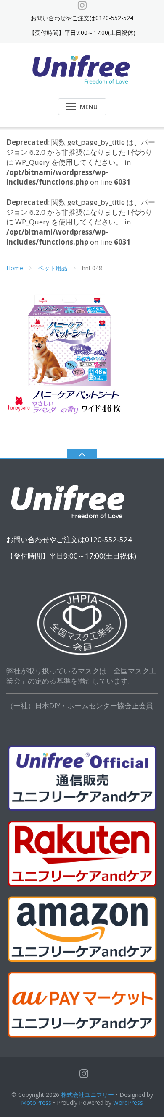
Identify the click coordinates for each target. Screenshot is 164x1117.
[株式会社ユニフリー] (82, 68)
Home (14, 268)
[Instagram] (82, 5)
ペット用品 (52, 268)
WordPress (128, 1103)
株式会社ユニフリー (87, 1095)
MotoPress (36, 1103)
